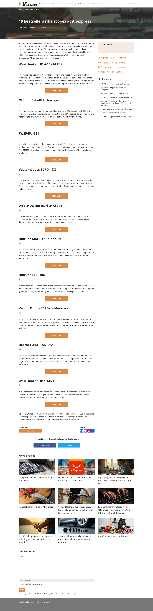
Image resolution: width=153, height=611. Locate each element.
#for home (104, 62)
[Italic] (22, 566)
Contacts (133, 4)
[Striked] (28, 566)
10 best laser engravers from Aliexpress (116, 109)
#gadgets (118, 62)
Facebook (45, 445)
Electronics (81, 4)
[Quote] (30, 566)
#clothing (121, 57)
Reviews (95, 4)
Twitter (69, 445)
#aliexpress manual (106, 58)
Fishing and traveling (68, 4)
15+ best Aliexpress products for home (116, 117)
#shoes (121, 67)
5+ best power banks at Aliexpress (114, 113)
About (127, 4)
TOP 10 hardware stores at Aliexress (115, 84)
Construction (43, 4)
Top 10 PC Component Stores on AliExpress (113, 89)
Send (22, 590)
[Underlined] (25, 566)
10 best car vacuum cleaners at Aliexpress (117, 97)
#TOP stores (114, 71)
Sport (52, 4)
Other (89, 4)
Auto (57, 4)
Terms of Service (67, 594)
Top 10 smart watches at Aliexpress (114, 93)
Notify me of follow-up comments (31, 584)
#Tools (101, 71)
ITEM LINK (56, 90)
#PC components (107, 67)
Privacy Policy (55, 594)
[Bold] (20, 566)
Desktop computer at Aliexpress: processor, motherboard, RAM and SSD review (116, 103)
